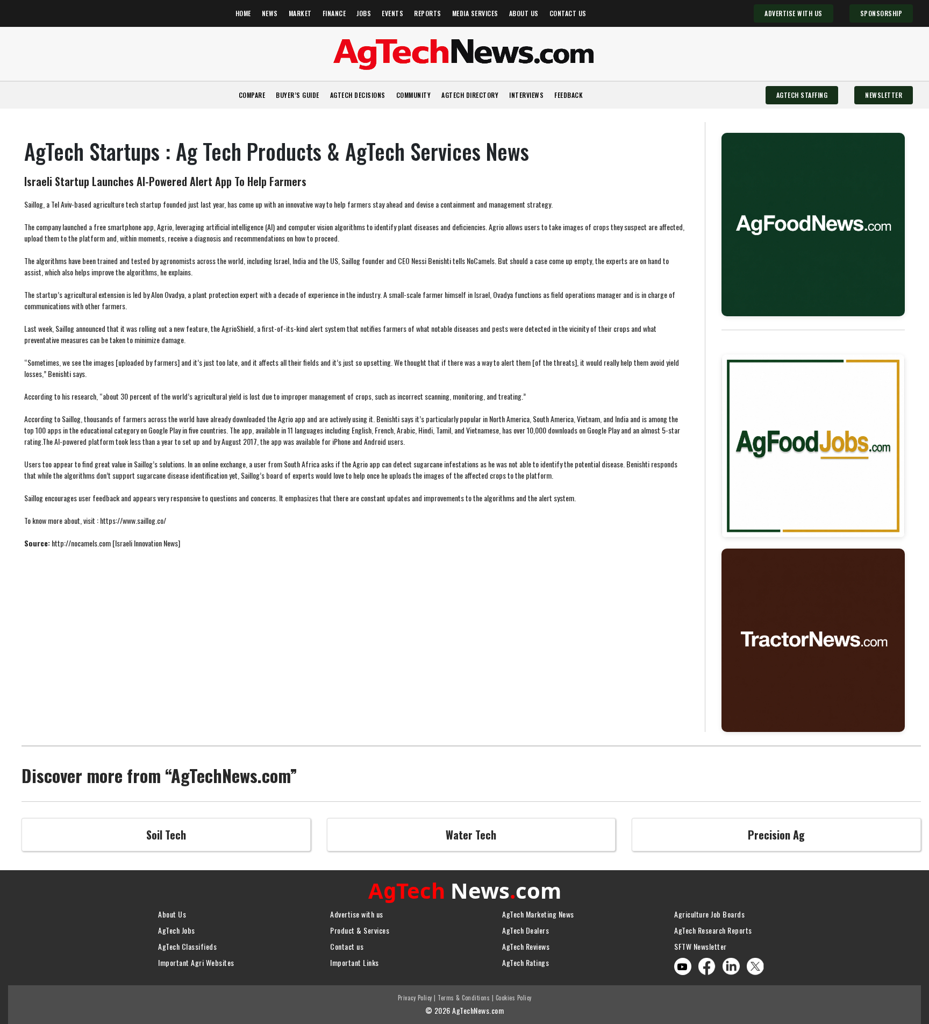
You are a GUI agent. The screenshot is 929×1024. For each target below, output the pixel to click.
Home (243, 13)
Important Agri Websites (196, 962)
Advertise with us (356, 914)
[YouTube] (682, 966)
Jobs (363, 13)
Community (413, 94)
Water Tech (471, 835)
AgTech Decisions (357, 94)
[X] (755, 965)
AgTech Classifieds (187, 946)
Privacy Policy (415, 997)
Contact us (346, 946)
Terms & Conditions (464, 997)
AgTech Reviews (525, 946)
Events (392, 13)
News (270, 13)
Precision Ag (776, 835)
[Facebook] (707, 965)
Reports (427, 13)
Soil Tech (166, 835)
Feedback (568, 94)
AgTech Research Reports (713, 930)
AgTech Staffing (802, 94)
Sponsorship (881, 13)
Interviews (526, 94)
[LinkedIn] (731, 965)
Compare (252, 94)
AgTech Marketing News (538, 914)
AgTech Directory (469, 94)
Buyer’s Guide (297, 94)
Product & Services (359, 930)
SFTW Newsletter (700, 946)
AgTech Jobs (176, 930)
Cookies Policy (514, 997)
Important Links (354, 962)
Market (300, 13)
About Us (524, 13)
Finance (334, 13)
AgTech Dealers (525, 930)
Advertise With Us (793, 13)
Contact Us (568, 13)
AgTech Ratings (525, 962)
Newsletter (883, 94)
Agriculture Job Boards (709, 914)
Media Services (475, 13)
